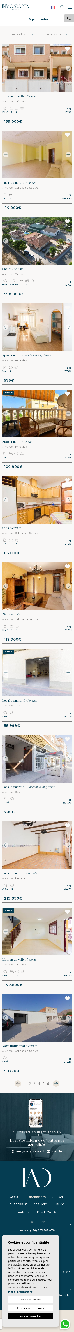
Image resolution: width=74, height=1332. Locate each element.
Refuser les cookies (30, 1299)
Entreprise (19, 1204)
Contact (24, 1211)
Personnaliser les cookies (30, 1308)
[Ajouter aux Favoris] (67, 48)
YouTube (57, 1151)
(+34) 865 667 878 (42, 1230)
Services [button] (41, 1204)
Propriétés (37, 1197)
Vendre (58, 1197)
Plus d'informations (20, 1291)
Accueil (16, 1197)
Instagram (22, 1151)
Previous (5, 68)
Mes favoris (46, 1211)
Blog (60, 1204)
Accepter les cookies (30, 1316)
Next (68, 68)
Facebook (39, 1151)
